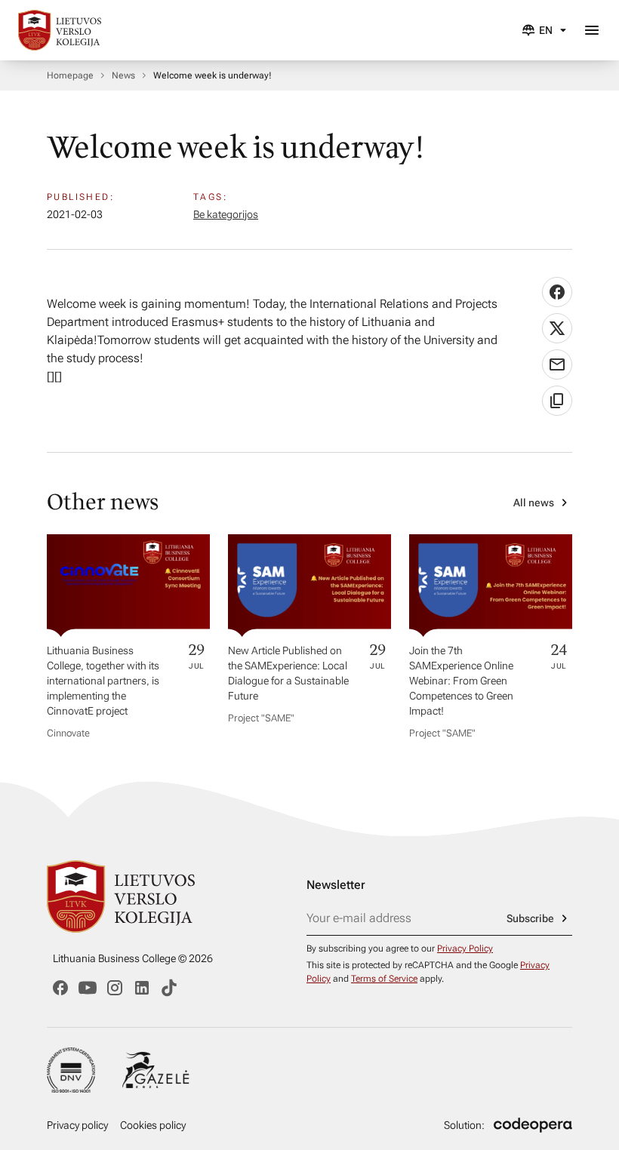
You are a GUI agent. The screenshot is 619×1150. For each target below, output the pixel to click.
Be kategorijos (225, 214)
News (123, 75)
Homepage (70, 75)
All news (533, 503)
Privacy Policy (465, 948)
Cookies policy (153, 1125)
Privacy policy (77, 1125)
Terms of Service (384, 978)
